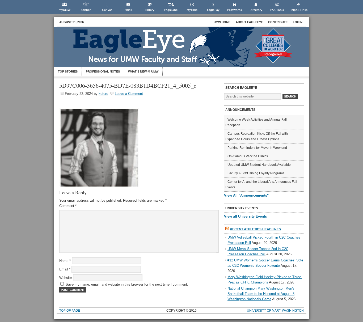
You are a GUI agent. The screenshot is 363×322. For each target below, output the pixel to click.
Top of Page (69, 310)
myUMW (64, 10)
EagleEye (186, 49)
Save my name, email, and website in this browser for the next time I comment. (127, 284)
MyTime (192, 10)
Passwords (234, 10)
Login (297, 22)
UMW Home (222, 22)
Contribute (278, 22)
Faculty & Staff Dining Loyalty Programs (255, 173)
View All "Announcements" (246, 195)
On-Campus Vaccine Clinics (247, 156)
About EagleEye (249, 22)
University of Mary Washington (275, 310)
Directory (256, 10)
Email (128, 10)
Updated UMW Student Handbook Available (259, 165)
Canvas (107, 10)
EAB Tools (277, 10)
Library (149, 10)
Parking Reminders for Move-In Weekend (257, 148)
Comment (68, 206)
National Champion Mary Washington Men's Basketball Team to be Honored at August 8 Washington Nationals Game (260, 293)
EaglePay (213, 10)
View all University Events (245, 216)
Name (65, 261)
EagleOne (171, 10)
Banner (86, 10)
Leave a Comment (129, 94)
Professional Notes (103, 71)
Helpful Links (298, 10)
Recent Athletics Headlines (255, 229)
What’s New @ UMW (143, 71)
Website (65, 278)
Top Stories (68, 71)
